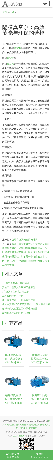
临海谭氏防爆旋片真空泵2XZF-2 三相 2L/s (39, 399)
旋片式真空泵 (22, 424)
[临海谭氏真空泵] (12, 3)
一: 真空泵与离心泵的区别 (15, 283)
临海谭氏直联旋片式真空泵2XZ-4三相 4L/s (39, 358)
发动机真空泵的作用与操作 (16, 313)
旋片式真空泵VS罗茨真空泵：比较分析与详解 (26, 304)
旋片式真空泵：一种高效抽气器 (18, 300)
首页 (4, 12)
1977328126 (18, 436)
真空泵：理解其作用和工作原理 (18, 287)
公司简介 (23, 428)
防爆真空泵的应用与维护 (25, 239)
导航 (45, 3)
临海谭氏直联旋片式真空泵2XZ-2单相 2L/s (13, 358)
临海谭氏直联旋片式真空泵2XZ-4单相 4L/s (13, 399)
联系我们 (33, 428)
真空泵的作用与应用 (12, 296)
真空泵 (17, 48)
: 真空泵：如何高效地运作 (15, 291)
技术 (11, 12)
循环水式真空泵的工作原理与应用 (20, 308)
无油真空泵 (34, 424)
